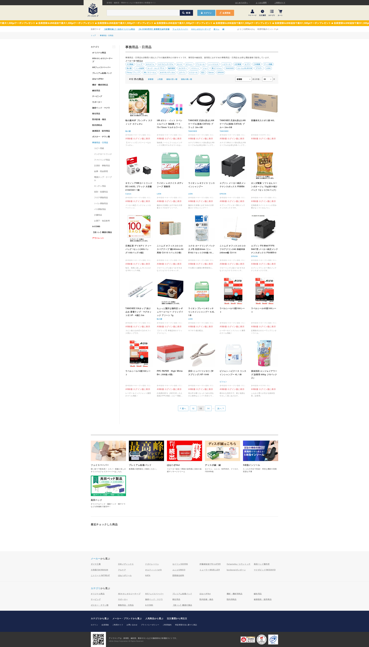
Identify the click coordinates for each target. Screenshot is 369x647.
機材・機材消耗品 (100, 84)
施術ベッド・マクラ (101, 107)
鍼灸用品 (96, 90)
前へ (184, 408)
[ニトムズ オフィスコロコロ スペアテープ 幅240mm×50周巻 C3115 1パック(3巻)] (170, 243)
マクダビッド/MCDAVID (264, 569)
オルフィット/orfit (153, 569)
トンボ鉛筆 (139, 68)
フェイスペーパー (180, 29)
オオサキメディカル (167, 72)
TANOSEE (230, 68)
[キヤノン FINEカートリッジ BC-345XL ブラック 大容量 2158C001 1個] (139, 180)
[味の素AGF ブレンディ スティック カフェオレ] (139, 117)
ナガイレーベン (152, 564)
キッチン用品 (100, 186)
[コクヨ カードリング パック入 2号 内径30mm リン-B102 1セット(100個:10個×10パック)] (201, 243)
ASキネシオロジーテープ (102, 60)
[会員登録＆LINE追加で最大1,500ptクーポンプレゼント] (184, 23)
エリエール (193, 72)
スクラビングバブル (165, 64)
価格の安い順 (171, 79)
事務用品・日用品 (106, 35)
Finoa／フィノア (133, 72)
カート (280, 15)
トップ (93, 35)
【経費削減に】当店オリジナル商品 (119, 29)
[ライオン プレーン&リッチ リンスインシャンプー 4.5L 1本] (201, 305)
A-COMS (96, 226)
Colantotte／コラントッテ (239, 564)
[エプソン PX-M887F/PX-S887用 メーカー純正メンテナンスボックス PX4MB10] (264, 243)
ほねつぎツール (125, 575)
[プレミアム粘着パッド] (146, 457)
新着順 (151, 79)
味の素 (129, 68)
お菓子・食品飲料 (102, 220)
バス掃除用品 (100, 209)
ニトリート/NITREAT (100, 575)
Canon (211, 72)
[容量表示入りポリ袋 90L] (264, 114)
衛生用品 (96, 113)
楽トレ (217, 29)
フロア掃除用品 (101, 197)
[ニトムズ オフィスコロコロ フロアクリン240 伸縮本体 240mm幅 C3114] (233, 243)
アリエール (200, 64)
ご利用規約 (167, 624)
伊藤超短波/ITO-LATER (210, 564)
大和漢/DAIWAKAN (99, 569)
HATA (147, 575)
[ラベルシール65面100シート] (264, 305)
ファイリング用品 (102, 159)
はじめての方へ (241, 2)
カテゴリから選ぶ (100, 618)
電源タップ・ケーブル (103, 178)
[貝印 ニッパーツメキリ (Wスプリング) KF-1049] (201, 368)
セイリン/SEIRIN (180, 564)
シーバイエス (213, 64)
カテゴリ (271, 15)
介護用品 (98, 214)
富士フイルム (217, 68)
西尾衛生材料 (178, 575)
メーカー (95, 558)
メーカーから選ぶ (127, 618)
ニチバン (182, 72)
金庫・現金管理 (101, 171)
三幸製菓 (257, 64)
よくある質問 (261, 2)
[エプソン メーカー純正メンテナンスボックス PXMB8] (233, 180)
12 (193, 408)
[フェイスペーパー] (108, 458)
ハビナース (226, 64)
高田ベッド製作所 (262, 564)
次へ (219, 408)
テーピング (97, 96)
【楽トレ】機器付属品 (102, 232)
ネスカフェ (150, 64)
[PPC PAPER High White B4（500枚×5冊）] (170, 368)
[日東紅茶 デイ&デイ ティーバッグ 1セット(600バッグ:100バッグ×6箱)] (139, 243)
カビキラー (183, 68)
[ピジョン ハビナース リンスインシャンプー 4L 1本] (233, 368)
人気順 (160, 79)
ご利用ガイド (279, 2)
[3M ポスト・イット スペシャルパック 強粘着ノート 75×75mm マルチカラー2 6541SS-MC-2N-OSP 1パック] (170, 117)
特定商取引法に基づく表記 (186, 624)
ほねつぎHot (97, 78)
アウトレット (98, 238)
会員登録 (226, 12)
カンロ (179, 64)
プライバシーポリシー (150, 624)
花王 (203, 72)
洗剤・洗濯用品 (101, 191)
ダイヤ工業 (96, 564)
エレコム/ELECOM (244, 68)
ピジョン (189, 64)
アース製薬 (268, 64)
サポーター (97, 102)
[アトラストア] (93, 10)
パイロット (195, 68)
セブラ (247, 64)
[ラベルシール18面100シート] (139, 368)
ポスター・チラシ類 (101, 136)
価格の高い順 (186, 79)
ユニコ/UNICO (178, 569)
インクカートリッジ (103, 154)
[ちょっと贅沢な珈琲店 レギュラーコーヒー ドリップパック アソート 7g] (170, 305)
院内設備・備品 (99, 119)
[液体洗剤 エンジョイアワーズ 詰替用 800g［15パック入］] (264, 368)
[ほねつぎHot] (184, 458)
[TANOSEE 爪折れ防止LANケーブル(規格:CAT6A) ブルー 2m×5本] (233, 117)
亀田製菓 (171, 68)
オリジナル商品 (99, 52)
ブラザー (259, 68)
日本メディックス (126, 564)
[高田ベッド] (108, 493)
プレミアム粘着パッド (102, 73)
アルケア (122, 569)
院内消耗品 (97, 125)
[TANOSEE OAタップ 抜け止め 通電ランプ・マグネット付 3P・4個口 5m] (139, 305)
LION (268, 68)
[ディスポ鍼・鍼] (222, 458)
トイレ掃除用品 (101, 203)
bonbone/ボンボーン (236, 569)
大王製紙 (130, 64)
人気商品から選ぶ (154, 618)
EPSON (221, 72)
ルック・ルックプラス (156, 68)
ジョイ (205, 68)
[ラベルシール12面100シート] (233, 305)
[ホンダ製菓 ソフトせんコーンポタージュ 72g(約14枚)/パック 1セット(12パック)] (264, 180)
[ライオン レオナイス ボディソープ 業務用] (170, 180)
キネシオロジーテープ (201, 29)
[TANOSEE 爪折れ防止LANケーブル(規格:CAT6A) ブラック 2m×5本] (201, 117)
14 (208, 408)
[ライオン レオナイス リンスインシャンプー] (201, 180)
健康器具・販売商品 (101, 130)
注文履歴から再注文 (177, 618)
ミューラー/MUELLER (209, 569)
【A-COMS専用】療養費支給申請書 (154, 29)
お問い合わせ (132, 624)
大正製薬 (237, 64)
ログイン (94, 624)
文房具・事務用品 (102, 165)
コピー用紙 (99, 148)
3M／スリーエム (150, 72)
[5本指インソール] (260, 458)
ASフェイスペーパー (101, 67)
